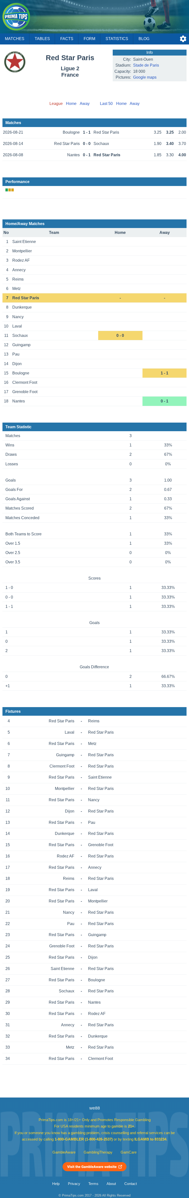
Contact (130, 1184)
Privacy (74, 1184)
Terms (93, 1184)
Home (71, 103)
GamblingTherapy (98, 1152)
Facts (66, 39)
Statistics (117, 39)
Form (89, 39)
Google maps (145, 77)
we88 (94, 1108)
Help (56, 1184)
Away (85, 103)
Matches (14, 39)
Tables (42, 39)
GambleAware (64, 1152)
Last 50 (106, 103)
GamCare (129, 1152)
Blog (144, 39)
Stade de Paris (146, 65)
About (111, 1184)
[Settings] (183, 39)
